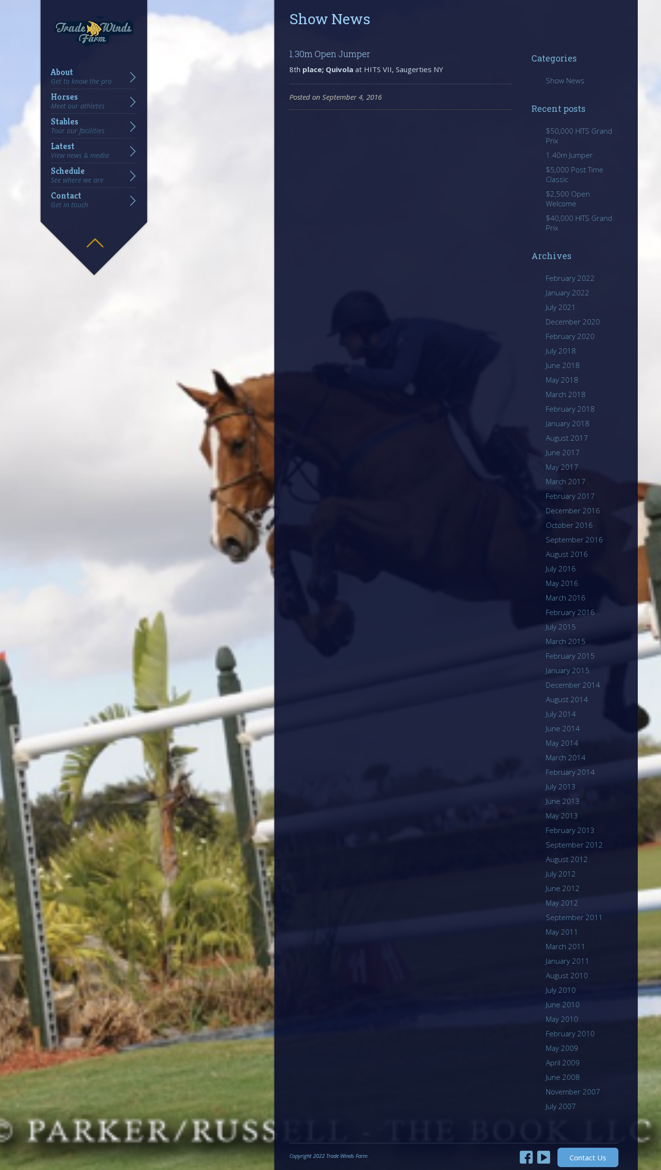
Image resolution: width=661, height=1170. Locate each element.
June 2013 (563, 801)
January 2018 (567, 423)
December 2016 (573, 510)
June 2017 (563, 452)
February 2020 (570, 336)
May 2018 (562, 380)
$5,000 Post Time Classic (574, 174)
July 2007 (561, 1106)
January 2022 (567, 292)
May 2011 (562, 932)
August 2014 (567, 699)
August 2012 (567, 859)
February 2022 (570, 278)
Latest (80, 150)
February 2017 (570, 496)
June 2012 (563, 888)
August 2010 (567, 975)
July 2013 (561, 786)
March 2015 (566, 641)
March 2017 (566, 481)
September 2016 (574, 539)
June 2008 (563, 1077)
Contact (69, 200)
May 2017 (562, 467)
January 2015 (567, 670)
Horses (78, 101)
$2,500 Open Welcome (568, 198)
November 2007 (573, 1091)
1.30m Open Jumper (329, 54)
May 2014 (562, 743)
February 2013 (570, 830)
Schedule (77, 175)
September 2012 (574, 844)
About (81, 76)
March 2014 (566, 757)
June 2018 (563, 365)
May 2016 (562, 583)
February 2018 (570, 409)
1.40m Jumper (569, 155)
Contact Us (588, 1157)
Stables (78, 126)
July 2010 (561, 990)
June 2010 (563, 1004)
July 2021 (561, 307)
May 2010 (562, 1019)
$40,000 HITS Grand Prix (579, 222)
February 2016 (570, 612)
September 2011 (574, 917)
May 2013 (562, 815)
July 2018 (561, 350)
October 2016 (569, 525)
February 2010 (570, 1033)
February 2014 (570, 772)
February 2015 (570, 656)
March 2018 (566, 394)
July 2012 (561, 873)
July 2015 (561, 626)
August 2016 (567, 554)
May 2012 (562, 903)
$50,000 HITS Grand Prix (579, 135)
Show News (565, 80)
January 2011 (567, 961)
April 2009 (563, 1062)
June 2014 (563, 728)
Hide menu (94, 235)
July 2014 (561, 714)
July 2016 (561, 568)
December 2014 (573, 685)
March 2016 (566, 597)
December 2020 (573, 321)
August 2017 (567, 438)
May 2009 (562, 1048)
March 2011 (566, 946)
